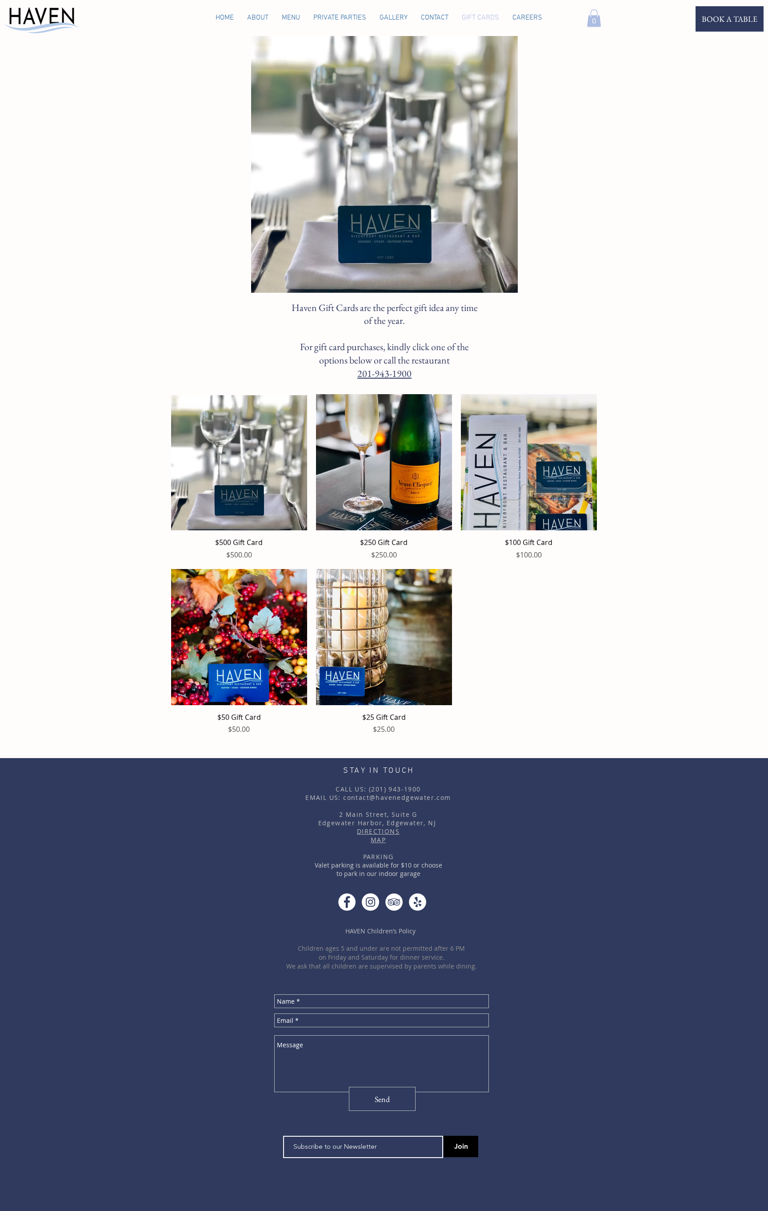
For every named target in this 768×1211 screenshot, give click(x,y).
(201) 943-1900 (395, 789)
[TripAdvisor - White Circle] (394, 902)
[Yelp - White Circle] (417, 902)
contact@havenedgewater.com (397, 797)
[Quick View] (239, 462)
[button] (594, 18)
